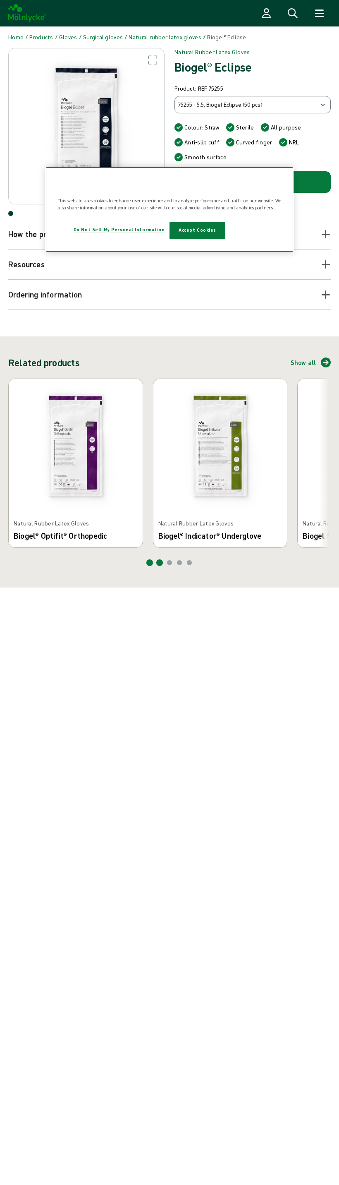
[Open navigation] (319, 13)
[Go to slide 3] (169, 562)
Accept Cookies (197, 230)
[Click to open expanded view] (86, 126)
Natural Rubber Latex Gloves (212, 52)
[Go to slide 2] (159, 562)
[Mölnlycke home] (27, 13)
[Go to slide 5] (189, 562)
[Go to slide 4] (179, 562)
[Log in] (266, 13)
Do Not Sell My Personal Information (119, 230)
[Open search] (292, 13)
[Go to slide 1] (149, 562)
